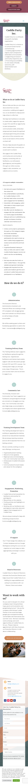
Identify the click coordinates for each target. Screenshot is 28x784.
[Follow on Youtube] (11, 700)
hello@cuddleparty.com (13, 684)
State (5, 742)
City (4, 734)
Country (5, 749)
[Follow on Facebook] (5, 700)
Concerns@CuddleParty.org (14, 696)
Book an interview (14, 638)
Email (9, 681)
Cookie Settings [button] (7, 780)
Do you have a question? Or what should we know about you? (13, 757)
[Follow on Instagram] (8, 700)
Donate (14, 5)
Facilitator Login (14, 9)
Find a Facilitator (14, 2)
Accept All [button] (16, 780)
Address (5, 732)
